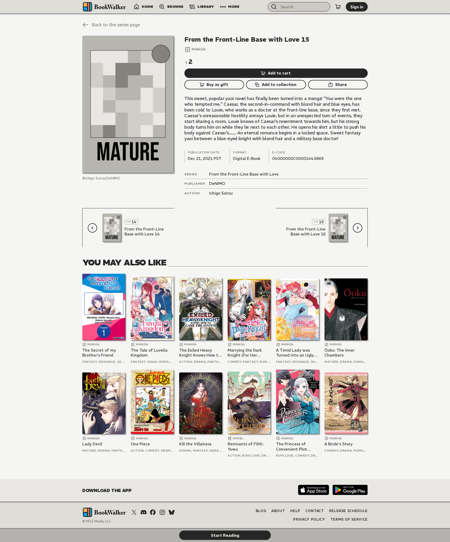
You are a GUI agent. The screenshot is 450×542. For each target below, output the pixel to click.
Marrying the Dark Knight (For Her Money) (245, 353)
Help (295, 511)
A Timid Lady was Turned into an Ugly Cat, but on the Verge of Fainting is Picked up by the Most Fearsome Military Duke (297, 353)
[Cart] (338, 7)
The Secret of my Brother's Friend (99, 353)
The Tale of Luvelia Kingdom (149, 353)
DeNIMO (217, 183)
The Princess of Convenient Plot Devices (291, 446)
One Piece (140, 443)
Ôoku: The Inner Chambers (339, 353)
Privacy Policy (309, 519)
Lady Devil (92, 443)
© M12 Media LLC (96, 521)
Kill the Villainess (195, 443)
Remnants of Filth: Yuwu (246, 446)
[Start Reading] (128, 104)
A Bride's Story (338, 443)
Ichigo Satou (221, 193)
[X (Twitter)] (134, 512)
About (278, 511)
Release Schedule (348, 511)
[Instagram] (162, 512)
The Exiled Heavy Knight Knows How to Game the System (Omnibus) (200, 353)
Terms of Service (349, 519)
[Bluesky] (171, 512)
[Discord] (143, 512)
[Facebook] (153, 512)
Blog (261, 511)
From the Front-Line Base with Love (244, 174)
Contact (314, 511)
